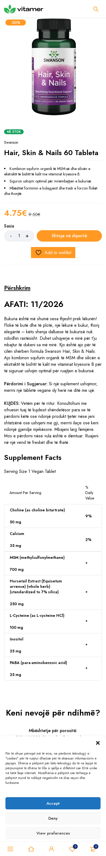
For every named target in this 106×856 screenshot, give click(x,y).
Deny (53, 818)
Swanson (11, 142)
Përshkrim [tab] (17, 287)
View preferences (53, 833)
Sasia (9, 226)
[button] (98, 743)
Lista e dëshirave (75, 846)
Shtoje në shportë (69, 236)
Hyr (52, 849)
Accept (53, 803)
